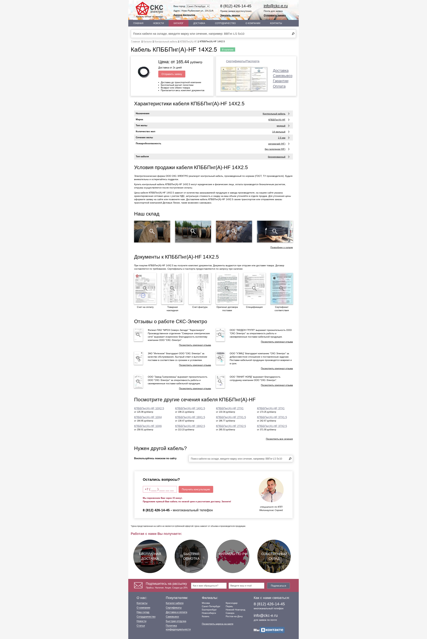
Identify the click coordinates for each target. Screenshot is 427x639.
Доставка (199, 23)
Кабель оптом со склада (149, 16)
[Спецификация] (254, 288)
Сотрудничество (225, 23)
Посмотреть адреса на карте (217, 623)
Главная (138, 23)
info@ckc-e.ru (276, 6)
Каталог (178, 23)
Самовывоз (282, 76)
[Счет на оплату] (145, 288)
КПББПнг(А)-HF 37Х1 (271, 408)
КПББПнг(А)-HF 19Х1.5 (190, 417)
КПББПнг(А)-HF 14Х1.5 (190, 408)
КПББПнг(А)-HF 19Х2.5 (190, 426)
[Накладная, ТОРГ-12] (172, 288)
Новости (158, 23)
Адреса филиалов (184, 15)
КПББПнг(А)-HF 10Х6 (148, 426)
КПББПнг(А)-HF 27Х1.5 (231, 417)
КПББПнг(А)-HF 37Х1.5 (272, 417)
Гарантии (280, 81)
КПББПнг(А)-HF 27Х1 (230, 408)
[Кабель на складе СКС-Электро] (193, 231)
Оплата (279, 86)
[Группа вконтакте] (269, 629)
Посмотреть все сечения (279, 439)
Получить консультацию (196, 489)
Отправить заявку (275, 15)
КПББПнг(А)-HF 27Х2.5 (231, 426)
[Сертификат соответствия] (282, 288)
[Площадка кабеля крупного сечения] (234, 231)
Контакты (276, 23)
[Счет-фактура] (200, 288)
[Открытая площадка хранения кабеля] (152, 231)
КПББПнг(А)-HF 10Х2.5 (149, 408)
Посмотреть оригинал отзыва (195, 345)
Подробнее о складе (281, 247)
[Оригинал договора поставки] (227, 288)
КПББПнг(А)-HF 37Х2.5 (272, 426)
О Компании (253, 23)
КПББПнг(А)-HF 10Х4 (148, 417)
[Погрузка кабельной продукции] (275, 231)
